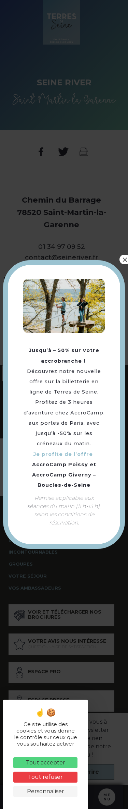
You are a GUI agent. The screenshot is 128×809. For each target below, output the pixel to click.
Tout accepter (45, 762)
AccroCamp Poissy (60, 464)
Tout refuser (45, 777)
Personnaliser (45, 791)
